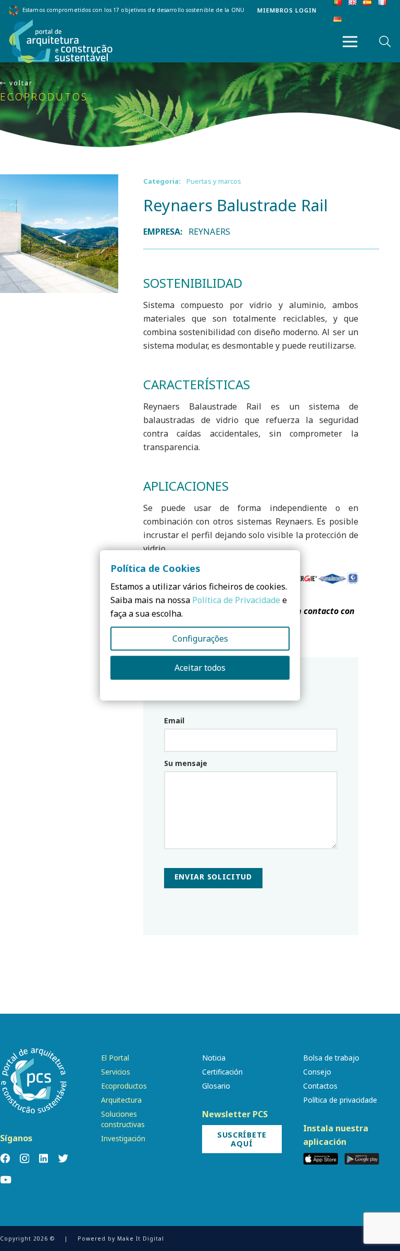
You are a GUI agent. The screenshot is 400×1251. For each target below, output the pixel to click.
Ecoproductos (124, 1086)
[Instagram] (24, 1158)
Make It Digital (140, 1238)
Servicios (115, 1072)
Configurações (200, 639)
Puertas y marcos (213, 181)
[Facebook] (5, 1158)
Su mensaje (185, 763)
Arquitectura (121, 1100)
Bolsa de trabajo (331, 1058)
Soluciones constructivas (123, 1119)
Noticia (214, 1058)
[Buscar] (384, 42)
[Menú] (350, 42)
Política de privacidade (340, 1100)
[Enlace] (61, 41)
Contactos (320, 1086)
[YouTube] (5, 1179)
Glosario (216, 1086)
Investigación (123, 1138)
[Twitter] (63, 1158)
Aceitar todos (200, 668)
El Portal (115, 1058)
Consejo (317, 1072)
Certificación (222, 1072)
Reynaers (209, 231)
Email (174, 720)
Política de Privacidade (236, 600)
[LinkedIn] (43, 1158)
